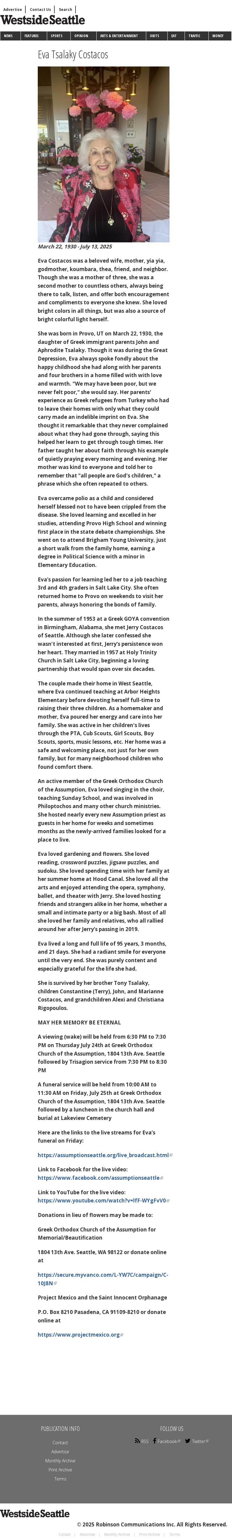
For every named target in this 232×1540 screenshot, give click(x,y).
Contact (60, 1442)
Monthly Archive (60, 1461)
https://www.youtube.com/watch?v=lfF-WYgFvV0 (102, 1200)
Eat (174, 35)
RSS (145, 1441)
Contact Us (40, 9)
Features (31, 35)
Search (65, 9)
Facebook (167, 1441)
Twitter (198, 1441)
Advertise (12, 9)
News (8, 35)
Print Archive (60, 1470)
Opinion (81, 35)
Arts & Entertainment (119, 35)
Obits (154, 35)
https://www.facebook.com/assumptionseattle (99, 1177)
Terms (60, 1479)
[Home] (38, 25)
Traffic (194, 35)
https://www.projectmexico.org (79, 1334)
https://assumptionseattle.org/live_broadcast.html (103, 1155)
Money (218, 35)
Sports (57, 35)
